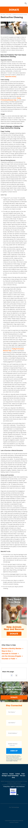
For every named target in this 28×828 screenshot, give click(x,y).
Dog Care (8, 14)
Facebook (7, 799)
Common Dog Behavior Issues (19, 14)
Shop (13, 777)
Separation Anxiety (10, 76)
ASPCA (14, 769)
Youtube (14, 799)
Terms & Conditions (9, 760)
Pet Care (3, 14)
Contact (17, 774)
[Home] (14, 3)
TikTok (21, 799)
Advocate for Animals (9, 653)
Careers (11, 774)
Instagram (17, 799)
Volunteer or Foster (8, 659)
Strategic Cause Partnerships (10, 775)
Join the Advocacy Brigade (11, 656)
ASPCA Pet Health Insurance (14, 817)
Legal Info (12, 786)
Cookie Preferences (20, 786)
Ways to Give (6, 651)
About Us (5, 774)
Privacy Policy (15, 760)
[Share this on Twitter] (16, 675)
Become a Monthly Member (11, 648)
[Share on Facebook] (11, 675)
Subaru (14, 811)
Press (23, 774)
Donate (14, 10)
